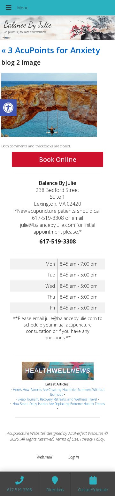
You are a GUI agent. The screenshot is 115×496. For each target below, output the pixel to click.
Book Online (57, 159)
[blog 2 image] (49, 135)
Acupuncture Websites (26, 433)
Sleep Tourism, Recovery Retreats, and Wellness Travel (57, 399)
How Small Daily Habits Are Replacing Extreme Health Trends (58, 403)
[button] (8, 107)
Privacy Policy (92, 439)
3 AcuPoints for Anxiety (50, 50)
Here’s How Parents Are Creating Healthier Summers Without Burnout (59, 392)
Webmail (44, 457)
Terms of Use (66, 439)
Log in (73, 457)
